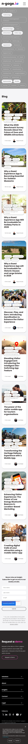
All (4, 11)
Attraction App (8, 29)
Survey (5, 85)
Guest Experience (8, 49)
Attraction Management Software (11, 20)
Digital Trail (7, 53)
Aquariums (6, 45)
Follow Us (5, 711)
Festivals (16, 65)
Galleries (6, 69)
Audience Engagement (10, 25)
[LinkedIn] (7, 715)
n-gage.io (11, 11)
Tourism (13, 85)
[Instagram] (11, 715)
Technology (7, 15)
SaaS (21, 57)
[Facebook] (14, 715)
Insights (4, 690)
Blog (4, 96)
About (4, 683)
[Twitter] (3, 715)
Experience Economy (9, 57)
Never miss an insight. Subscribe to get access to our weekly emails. (14, 579)
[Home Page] (10, 4)
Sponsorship (7, 81)
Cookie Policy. (6, 737)
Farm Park (6, 65)
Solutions (5, 677)
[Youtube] (18, 715)
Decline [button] (17, 740)
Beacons (20, 49)
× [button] (25, 727)
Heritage (6, 41)
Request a (12, 641)
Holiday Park (7, 73)
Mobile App (15, 41)
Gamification (16, 69)
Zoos (17, 29)
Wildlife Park (7, 61)
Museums (17, 45)
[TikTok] (21, 715)
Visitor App (17, 33)
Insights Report (20, 73)
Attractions (7, 33)
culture (22, 85)
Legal (4, 703)
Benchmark (18, 61)
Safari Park (15, 77)
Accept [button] (10, 740)
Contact (5, 696)
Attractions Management (11, 37)
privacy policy (14, 624)
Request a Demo (10, 657)
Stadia (17, 81)
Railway (5, 77)
